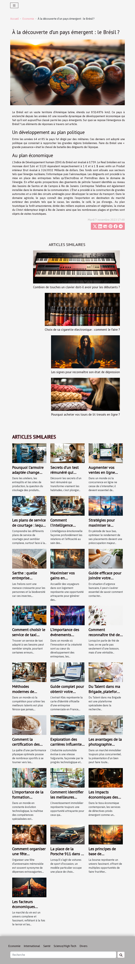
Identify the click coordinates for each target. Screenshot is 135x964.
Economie (28, 18)
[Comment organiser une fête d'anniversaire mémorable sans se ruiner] (29, 834)
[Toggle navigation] (14, 5)
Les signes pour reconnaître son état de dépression (85, 372)
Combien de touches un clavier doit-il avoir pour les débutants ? (76, 287)
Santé (46, 946)
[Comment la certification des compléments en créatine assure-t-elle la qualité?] (29, 724)
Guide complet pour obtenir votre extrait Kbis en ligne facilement (67, 694)
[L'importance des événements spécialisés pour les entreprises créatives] (67, 615)
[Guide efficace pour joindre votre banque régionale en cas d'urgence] (106, 558)
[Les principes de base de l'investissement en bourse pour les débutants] (106, 834)
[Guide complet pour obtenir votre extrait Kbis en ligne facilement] (67, 672)
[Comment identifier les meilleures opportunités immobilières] (67, 777)
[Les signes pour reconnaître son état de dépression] (85, 351)
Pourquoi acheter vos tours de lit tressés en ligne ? (85, 414)
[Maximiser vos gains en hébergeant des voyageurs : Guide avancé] (67, 558)
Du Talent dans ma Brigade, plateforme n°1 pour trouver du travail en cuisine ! (105, 694)
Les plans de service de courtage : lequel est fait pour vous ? (29, 525)
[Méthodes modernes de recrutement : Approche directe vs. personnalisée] (29, 672)
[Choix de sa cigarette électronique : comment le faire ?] (82, 309)
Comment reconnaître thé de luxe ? (104, 634)
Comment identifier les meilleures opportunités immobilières (66, 799)
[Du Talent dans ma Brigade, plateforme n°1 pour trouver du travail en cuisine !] (106, 672)
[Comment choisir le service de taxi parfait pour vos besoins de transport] (29, 615)
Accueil (14, 18)
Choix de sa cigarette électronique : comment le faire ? (82, 329)
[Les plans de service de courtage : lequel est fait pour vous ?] (29, 505)
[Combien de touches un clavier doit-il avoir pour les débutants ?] (76, 266)
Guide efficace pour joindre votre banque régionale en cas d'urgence (105, 580)
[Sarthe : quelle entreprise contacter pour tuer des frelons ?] (29, 558)
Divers (83, 946)
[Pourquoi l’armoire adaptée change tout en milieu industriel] (29, 452)
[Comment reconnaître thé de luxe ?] (106, 615)
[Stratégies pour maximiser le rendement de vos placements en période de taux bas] (106, 505)
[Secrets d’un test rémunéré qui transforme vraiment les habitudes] (67, 452)
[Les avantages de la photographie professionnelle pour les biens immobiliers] (106, 724)
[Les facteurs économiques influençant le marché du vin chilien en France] (29, 887)
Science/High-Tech (65, 946)
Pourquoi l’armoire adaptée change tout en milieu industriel (28, 475)
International (32, 946)
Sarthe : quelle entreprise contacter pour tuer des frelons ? (28, 580)
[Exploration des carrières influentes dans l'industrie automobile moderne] (67, 724)
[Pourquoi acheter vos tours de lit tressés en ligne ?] (85, 394)
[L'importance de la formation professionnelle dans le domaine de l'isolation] (29, 777)
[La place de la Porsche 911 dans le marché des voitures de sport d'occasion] (67, 834)
